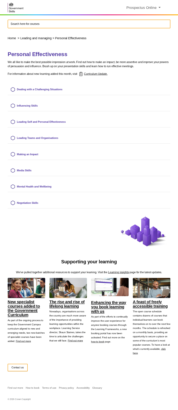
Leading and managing (36, 38)
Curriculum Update (95, 73)
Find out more (23, 341)
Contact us (17, 367)
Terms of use (49, 387)
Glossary (97, 387)
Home (12, 38)
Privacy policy (66, 387)
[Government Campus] (16, 7)
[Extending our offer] (81, 73)
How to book (32, 387)
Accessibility (83, 387)
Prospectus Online (141, 8)
